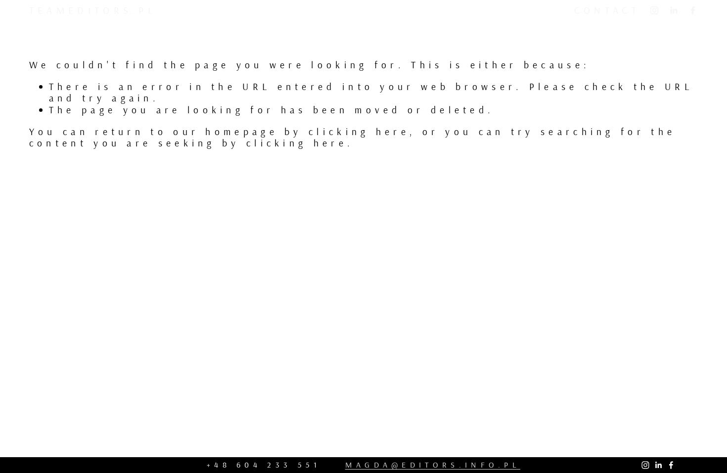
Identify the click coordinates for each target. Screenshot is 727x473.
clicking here (359, 131)
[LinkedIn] (674, 10)
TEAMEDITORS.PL (92, 10)
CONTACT (607, 10)
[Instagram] (654, 10)
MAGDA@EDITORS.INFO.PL (432, 465)
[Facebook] (693, 10)
